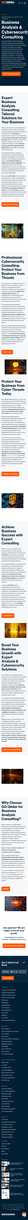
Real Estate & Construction (9, 1122)
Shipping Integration (7, 1044)
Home (3, 14)
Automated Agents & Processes (10, 1031)
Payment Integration (7, 1041)
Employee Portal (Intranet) (8, 995)
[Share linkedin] (3, 1214)
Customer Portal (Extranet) (9, 990)
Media (3, 1151)
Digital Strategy (6, 1106)
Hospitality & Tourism (7, 1127)
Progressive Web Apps (8, 1101)
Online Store (5, 1012)
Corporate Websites (7, 1088)
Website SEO (5, 1062)
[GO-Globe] (8, 2)
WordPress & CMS (6, 1096)
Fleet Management (6, 1010)
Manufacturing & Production (9, 1129)
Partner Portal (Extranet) (8, 997)
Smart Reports (5, 1051)
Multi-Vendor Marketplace (8, 1020)
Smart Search (5, 1036)
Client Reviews (5, 1148)
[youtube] (8, 1214)
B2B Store (4, 1015)
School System (5, 1007)
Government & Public (7, 1124)
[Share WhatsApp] (10, 1214)
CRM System (5, 1002)
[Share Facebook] (4, 1214)
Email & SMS (5, 1046)
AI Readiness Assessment (8, 1109)
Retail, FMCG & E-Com (7, 1132)
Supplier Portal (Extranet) (8, 992)
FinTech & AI (5, 1119)
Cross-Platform (6, 1103)
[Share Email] (14, 1214)
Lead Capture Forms (7, 1075)
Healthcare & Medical (7, 1137)
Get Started (5, 1153)
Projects (4, 1146)
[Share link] (12, 1214)
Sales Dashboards (6, 1049)
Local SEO (4, 1065)
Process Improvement (7, 1111)
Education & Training (7, 1134)
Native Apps (5, 1098)
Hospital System (6, 1005)
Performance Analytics (7, 1054)
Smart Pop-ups (5, 1080)
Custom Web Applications (8, 1091)
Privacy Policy (16, 1209)
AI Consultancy (5, 1033)
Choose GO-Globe (12, 455)
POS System (5, 1017)
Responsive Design (7, 1093)
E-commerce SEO (6, 1067)
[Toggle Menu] (19, 3)
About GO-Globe (6, 1143)
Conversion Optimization (8, 1077)
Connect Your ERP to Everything (10, 1039)
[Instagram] (6, 1214)
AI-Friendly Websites (7, 1070)
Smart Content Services (8, 1072)
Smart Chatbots (6, 1028)
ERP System (5, 1000)
